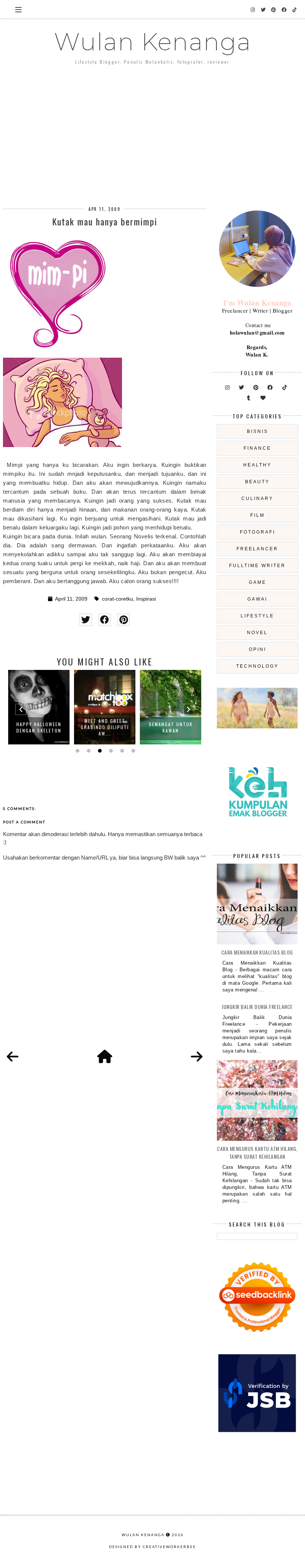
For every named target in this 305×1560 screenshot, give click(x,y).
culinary (257, 498)
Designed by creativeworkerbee (152, 1546)
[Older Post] (196, 1057)
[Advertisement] (152, 130)
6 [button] (132, 750)
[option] (38, 707)
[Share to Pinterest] (123, 619)
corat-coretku (117, 599)
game (257, 582)
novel (257, 632)
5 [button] (121, 750)
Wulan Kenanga (152, 41)
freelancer (257, 548)
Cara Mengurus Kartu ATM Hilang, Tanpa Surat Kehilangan (257, 1152)
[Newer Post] (12, 1057)
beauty (257, 481)
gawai (257, 599)
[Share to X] (85, 619)
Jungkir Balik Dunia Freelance (257, 1006)
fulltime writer (257, 565)
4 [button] (110, 750)
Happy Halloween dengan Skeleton (38, 727)
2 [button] (88, 750)
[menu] (18, 9)
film (257, 515)
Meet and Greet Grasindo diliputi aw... (105, 727)
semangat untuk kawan (171, 727)
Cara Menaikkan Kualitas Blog (257, 952)
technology (257, 666)
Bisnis (257, 431)
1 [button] (76, 750)
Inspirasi (146, 599)
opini (257, 649)
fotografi (257, 532)
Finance (257, 448)
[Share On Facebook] (104, 619)
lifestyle (257, 615)
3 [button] (99, 750)
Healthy (257, 465)
